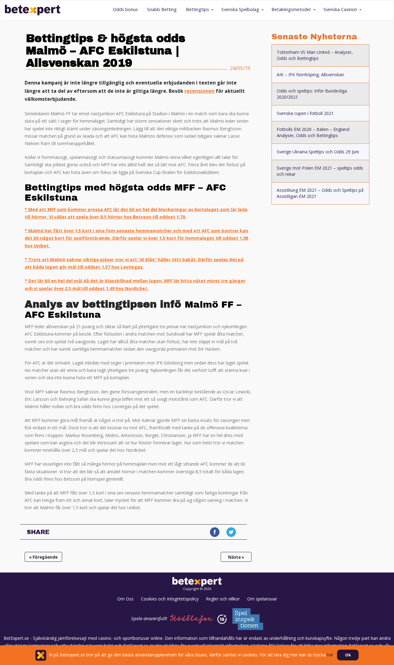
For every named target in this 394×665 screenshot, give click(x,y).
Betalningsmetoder (291, 9)
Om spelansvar (262, 599)
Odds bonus (125, 9)
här (330, 655)
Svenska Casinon (340, 9)
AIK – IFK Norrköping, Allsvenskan (310, 74)
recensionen (199, 91)
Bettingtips (197, 9)
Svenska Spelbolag (240, 9)
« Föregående (43, 557)
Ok (348, 655)
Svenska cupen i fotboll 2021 (305, 113)
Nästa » (236, 557)
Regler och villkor (223, 599)
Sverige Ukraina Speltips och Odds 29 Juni (318, 152)
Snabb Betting (162, 9)
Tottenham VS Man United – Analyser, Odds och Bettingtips (315, 55)
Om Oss (125, 599)
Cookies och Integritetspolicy (170, 599)
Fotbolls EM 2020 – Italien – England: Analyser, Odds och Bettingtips (313, 132)
